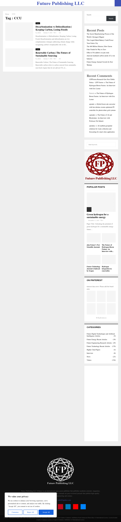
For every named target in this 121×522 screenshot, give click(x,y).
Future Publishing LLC (60, 3)
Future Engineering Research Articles (99, 343)
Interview (90, 353)
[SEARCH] (113, 144)
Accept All (46, 512)
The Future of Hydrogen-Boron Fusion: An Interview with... (108, 248)
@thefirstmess (101, 317)
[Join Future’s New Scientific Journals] (94, 237)
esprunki (92, 115)
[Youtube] (75, 506)
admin (39, 33)
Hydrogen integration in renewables (107, 268)
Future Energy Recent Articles (97, 339)
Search (89, 15)
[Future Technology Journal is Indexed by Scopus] (94, 259)
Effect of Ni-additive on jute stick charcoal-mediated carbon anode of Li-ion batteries (101, 55)
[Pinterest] (60, 506)
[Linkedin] (68, 506)
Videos (37, 23)
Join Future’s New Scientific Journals (93, 246)
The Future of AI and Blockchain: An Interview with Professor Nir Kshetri (100, 118)
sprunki (91, 104)
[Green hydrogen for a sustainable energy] (101, 202)
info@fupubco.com (64, 500)
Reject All (30, 512)
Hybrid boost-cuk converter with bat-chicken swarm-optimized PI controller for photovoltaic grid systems (102, 107)
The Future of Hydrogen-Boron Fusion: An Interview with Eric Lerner (102, 85)
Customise (15, 512)
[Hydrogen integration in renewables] (109, 259)
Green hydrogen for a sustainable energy (97, 216)
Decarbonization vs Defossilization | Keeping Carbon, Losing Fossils (54, 28)
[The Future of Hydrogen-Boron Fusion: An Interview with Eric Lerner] (109, 237)
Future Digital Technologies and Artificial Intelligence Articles (101, 335)
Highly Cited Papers (93, 350)
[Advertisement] (101, 403)
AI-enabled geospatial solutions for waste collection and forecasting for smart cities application (102, 129)
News (88, 356)
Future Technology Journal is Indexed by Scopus (93, 268)
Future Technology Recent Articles (98, 346)
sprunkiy (92, 126)
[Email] (83, 506)
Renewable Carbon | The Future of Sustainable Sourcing (53, 54)
